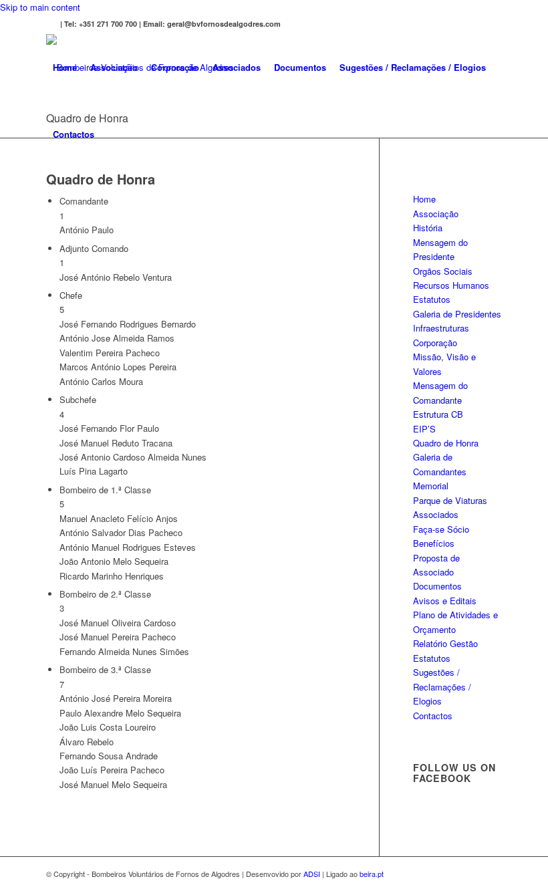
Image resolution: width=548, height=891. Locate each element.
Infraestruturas (441, 328)
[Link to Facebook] (50, 24)
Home (424, 199)
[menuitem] (65, 67)
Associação (435, 213)
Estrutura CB (438, 414)
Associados (435, 514)
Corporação (435, 342)
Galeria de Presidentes (457, 313)
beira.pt (372, 873)
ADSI (311, 873)
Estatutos (431, 299)
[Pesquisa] (112, 134)
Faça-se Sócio (441, 529)
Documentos (437, 586)
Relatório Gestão (445, 643)
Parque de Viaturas (450, 500)
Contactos (432, 715)
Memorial (430, 485)
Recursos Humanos (451, 285)
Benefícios (433, 543)
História (427, 227)
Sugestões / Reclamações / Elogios (442, 686)
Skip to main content (40, 7)
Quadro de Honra (445, 442)
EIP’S (424, 428)
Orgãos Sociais (442, 271)
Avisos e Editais (444, 600)
